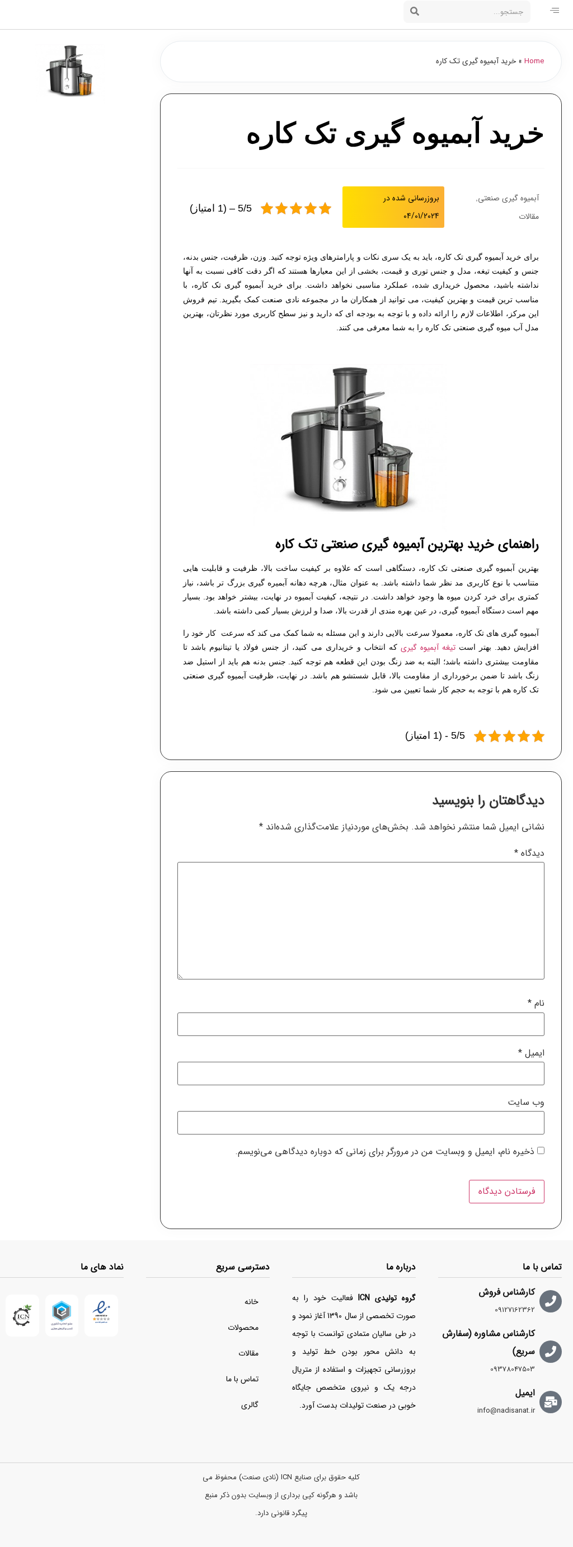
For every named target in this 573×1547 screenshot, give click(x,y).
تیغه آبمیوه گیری (428, 647)
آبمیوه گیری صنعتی (508, 198)
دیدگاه (529, 853)
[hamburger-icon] (554, 12)
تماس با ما (242, 1379)
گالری (250, 1405)
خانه (252, 1302)
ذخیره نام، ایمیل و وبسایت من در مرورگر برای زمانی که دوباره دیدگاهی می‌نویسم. (384, 1151)
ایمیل (531, 1053)
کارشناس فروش (507, 1292)
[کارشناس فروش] (550, 1301)
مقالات (529, 216)
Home (534, 61)
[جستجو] (414, 12)
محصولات (243, 1327)
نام (536, 1003)
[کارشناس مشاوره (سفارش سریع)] (550, 1351)
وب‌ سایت (526, 1102)
